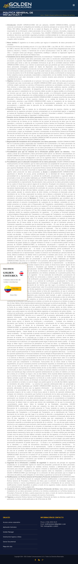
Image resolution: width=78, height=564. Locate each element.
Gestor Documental (9, 542)
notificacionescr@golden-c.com (55, 524)
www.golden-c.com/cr (51, 526)
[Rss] (39, 560)
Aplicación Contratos (10, 527)
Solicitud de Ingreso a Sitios (12, 537)
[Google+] (42, 560)
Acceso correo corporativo (11, 522)
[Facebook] (35, 560)
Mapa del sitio (7, 546)
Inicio (42, 15)
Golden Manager (8, 532)
